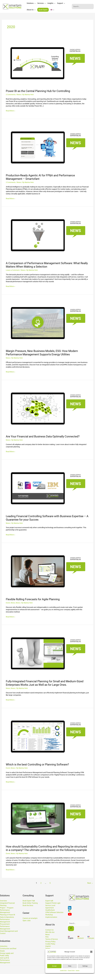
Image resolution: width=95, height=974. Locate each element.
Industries (3, 946)
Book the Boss (28, 905)
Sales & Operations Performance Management (7, 919)
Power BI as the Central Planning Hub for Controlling (38, 91)
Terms (47, 948)
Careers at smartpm (30, 918)
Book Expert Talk (29, 901)
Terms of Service (51, 939)
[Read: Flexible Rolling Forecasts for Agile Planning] (47, 572)
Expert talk (49, 901)
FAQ (46, 937)
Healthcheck (50, 910)
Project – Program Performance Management (6, 910)
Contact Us (49, 930)
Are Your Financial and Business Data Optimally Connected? (43, 436)
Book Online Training (30, 903)
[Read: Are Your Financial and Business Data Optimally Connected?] (47, 409)
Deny (69, 966)
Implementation (51, 917)
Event (8, 603)
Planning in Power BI (7, 915)
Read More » (10, 111)
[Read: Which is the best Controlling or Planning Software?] (47, 737)
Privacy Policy (71, 970)
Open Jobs (27, 920)
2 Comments (10, 94)
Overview (3, 901)
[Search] (71, 928)
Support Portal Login (52, 903)
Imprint (77, 970)
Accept (54, 966)
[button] (91, 952)
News (19, 94)
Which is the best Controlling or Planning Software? (37, 764)
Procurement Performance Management (5, 926)
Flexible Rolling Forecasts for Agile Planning (33, 599)
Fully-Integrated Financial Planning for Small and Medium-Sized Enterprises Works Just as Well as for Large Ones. (44, 683)
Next (90, 883)
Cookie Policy (63, 970)
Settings (85, 966)
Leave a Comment (12, 270)
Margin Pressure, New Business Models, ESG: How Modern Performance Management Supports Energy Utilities (42, 352)
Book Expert (43, 10)
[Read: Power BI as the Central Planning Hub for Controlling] (47, 63)
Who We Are (49, 932)
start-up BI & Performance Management (5, 960)
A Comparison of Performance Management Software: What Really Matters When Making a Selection (47, 265)
